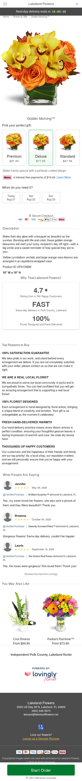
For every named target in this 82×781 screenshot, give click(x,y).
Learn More (64, 177)
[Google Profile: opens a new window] (41, 727)
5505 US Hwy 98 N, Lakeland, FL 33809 (41, 707)
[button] (74, 772)
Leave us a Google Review (41, 739)
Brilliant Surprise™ (38, 494)
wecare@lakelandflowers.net (41, 714)
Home (6, 16)
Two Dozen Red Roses (40, 556)
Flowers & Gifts (20, 16)
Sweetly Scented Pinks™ (41, 526)
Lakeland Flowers (41, 3)
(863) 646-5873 (41, 711)
